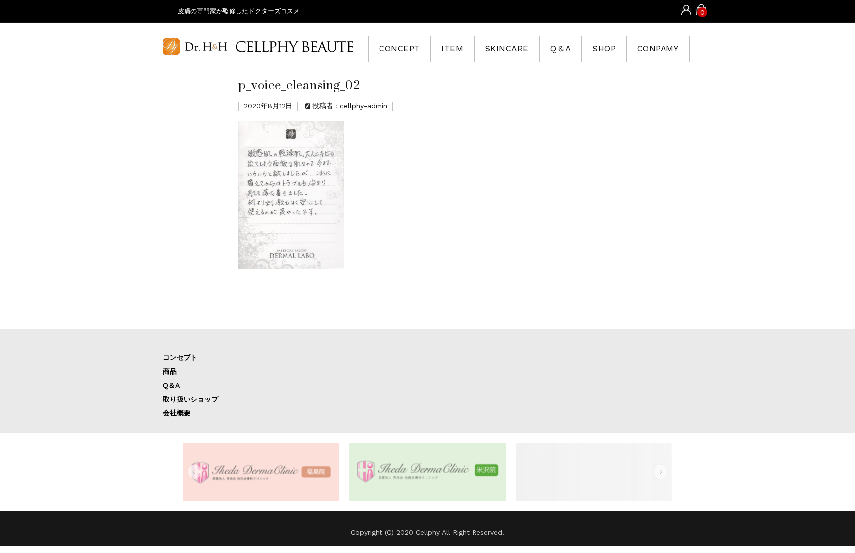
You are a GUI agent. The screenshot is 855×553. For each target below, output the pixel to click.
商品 (170, 371)
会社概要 (176, 413)
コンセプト (180, 357)
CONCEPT (399, 48)
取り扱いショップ (190, 399)
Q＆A (560, 48)
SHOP (604, 48)
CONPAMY (658, 48)
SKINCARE (507, 48)
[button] (194, 472)
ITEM (452, 48)
